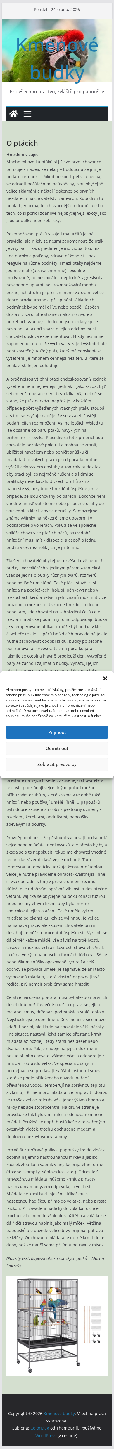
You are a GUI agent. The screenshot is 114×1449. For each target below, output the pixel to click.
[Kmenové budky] (13, 114)
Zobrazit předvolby (57, 764)
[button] (105, 678)
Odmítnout (57, 748)
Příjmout (57, 732)
